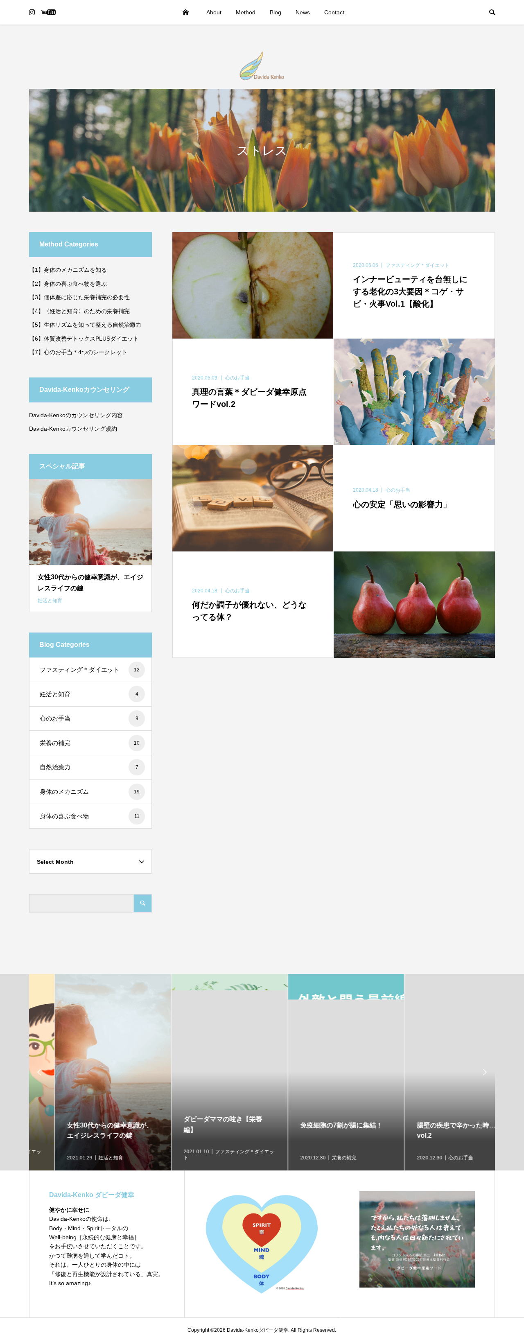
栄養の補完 (90, 742)
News (303, 12)
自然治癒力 (89, 767)
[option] (87, 1072)
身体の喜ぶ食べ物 (90, 816)
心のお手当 (89, 718)
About (213, 12)
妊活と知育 (89, 694)
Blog (275, 12)
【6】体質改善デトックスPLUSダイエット (84, 338)
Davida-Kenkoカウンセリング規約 (73, 428)
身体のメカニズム (90, 791)
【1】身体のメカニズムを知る (68, 270)
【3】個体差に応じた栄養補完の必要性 (79, 297)
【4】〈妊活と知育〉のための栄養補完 (79, 311)
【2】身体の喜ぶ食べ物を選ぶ (68, 283)
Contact (334, 12)
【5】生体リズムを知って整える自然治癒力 (85, 324)
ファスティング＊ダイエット (90, 669)
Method (245, 12)
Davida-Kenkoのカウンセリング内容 (76, 415)
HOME (186, 12)
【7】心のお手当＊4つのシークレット (78, 352)
